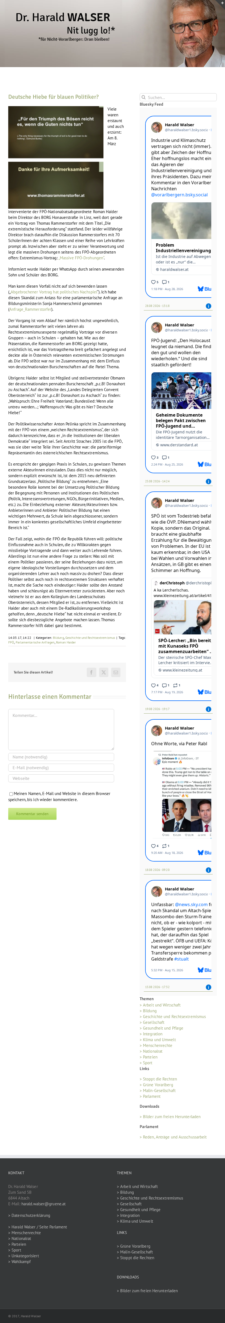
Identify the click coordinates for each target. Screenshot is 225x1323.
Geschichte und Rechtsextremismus (90, 638)
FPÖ (11, 642)
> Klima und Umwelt (158, 1039)
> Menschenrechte (156, 1045)
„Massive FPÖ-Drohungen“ (81, 257)
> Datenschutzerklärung (29, 1215)
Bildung (58, 638)
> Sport (146, 1062)
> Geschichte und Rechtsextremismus (173, 1016)
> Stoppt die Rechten (158, 1079)
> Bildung (148, 1010)
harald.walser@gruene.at (43, 1203)
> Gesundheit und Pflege (161, 1028)
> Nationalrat (151, 1051)
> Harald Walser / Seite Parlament (37, 1227)
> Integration (151, 1033)
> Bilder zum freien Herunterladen (170, 1116)
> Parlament (150, 1096)
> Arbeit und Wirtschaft (160, 1005)
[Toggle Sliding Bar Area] (220, 5)
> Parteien (149, 1057)
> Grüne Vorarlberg (156, 1084)
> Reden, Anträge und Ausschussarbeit (173, 1137)
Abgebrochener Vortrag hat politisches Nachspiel (54, 292)
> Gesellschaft (152, 1022)
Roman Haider (66, 642)
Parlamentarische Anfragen (35, 642)
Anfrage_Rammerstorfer (30, 309)
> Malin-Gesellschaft (158, 1090)
